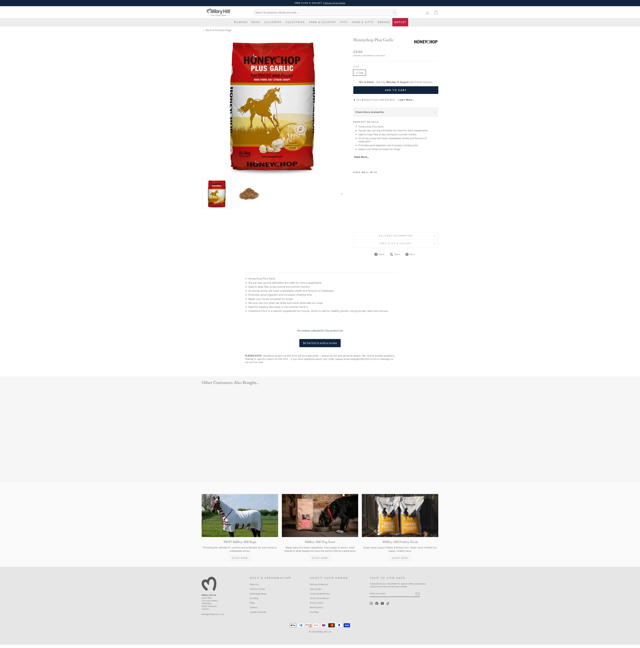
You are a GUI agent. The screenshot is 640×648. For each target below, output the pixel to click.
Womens (241, 22)
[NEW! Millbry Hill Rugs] (240, 515)
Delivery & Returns (319, 584)
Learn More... (405, 99)
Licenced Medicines (320, 593)
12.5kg (359, 72)
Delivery (357, 55)
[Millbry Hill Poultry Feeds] (400, 515)
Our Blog (254, 598)
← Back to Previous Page (217, 30)
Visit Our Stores (257, 589)
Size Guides (316, 589)
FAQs (252, 603)
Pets (344, 22)
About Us (254, 584)
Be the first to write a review (320, 343)
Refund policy (317, 607)
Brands (384, 22)
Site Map (314, 612)
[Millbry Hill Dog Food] (320, 515)
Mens (256, 22)
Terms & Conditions (319, 598)
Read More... (361, 156)
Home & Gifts (363, 22)
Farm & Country (322, 22)
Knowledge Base (258, 593)
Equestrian (295, 22)
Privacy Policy (317, 603)
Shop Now (240, 558)
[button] (320, 341)
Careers (253, 607)
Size (356, 67)
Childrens (273, 22)
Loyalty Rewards (258, 612)
